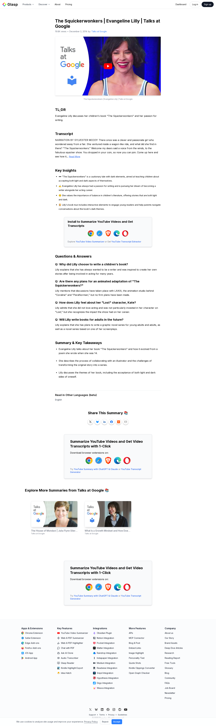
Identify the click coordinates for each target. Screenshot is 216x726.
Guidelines (122, 715)
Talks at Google (99, 31)
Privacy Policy (91, 721)
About (57, 4)
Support (92, 715)
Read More (74, 156)
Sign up (207, 4)
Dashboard (181, 4)
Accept (116, 721)
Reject (105, 721)
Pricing (68, 4)
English (58, 399)
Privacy (111, 715)
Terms (102, 715)
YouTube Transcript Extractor (126, 241)
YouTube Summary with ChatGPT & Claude (96, 469)
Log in (195, 4)
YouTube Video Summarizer (90, 241)
